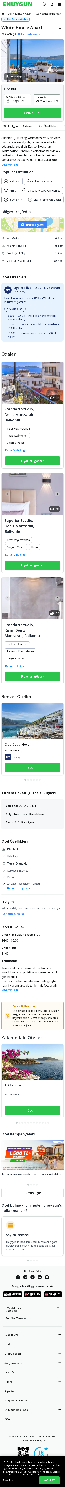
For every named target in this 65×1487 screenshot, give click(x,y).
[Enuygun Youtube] (47, 1277)
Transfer (10, 1372)
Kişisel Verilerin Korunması (22, 1436)
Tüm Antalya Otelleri (17, 19)
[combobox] (19, 101)
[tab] (10, 126)
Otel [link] (10, 13)
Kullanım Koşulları (47, 1436)
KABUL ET (49, 1480)
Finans (8, 1381)
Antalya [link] (29, 13)
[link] (3, 13)
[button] (32, 60)
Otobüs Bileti (12, 1353)
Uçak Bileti (11, 1335)
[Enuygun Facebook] (18, 1277)
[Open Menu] (59, 4)
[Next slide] (57, 382)
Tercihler (8, 1480)
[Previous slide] (7, 382)
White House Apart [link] (51, 13)
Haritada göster (35, 225)
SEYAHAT (12, 309)
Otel (7, 1344)
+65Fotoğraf (18, 76)
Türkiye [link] (18, 13)
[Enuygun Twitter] (32, 1277)
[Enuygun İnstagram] (25, 1277)
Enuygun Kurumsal (16, 1400)
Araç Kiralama (13, 1363)
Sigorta (9, 1391)
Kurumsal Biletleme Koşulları (33, 1440)
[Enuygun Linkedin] (40, 1277)
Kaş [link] (37, 13)
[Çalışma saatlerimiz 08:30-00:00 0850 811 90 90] (43, 3)
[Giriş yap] (52, 4)
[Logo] (17, 4)
